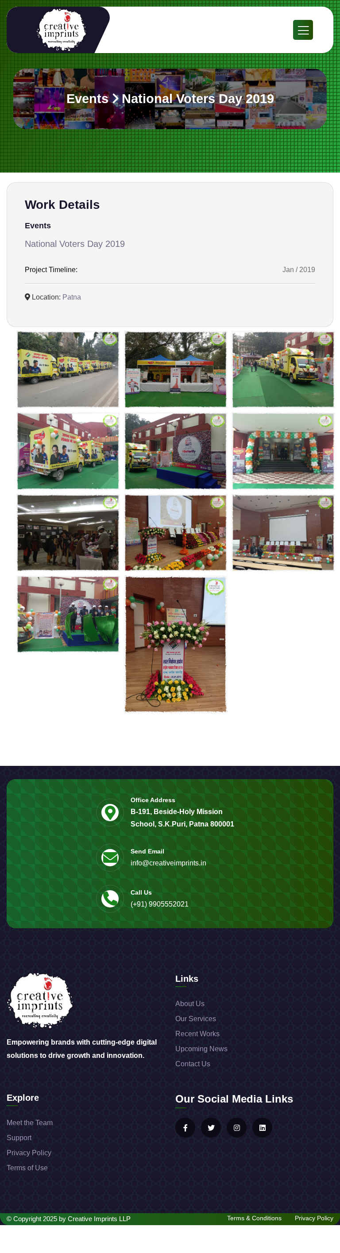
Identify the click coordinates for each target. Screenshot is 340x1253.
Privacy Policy (29, 1153)
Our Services (195, 1018)
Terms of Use (27, 1168)
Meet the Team (30, 1122)
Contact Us (192, 1064)
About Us (190, 1003)
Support (19, 1138)
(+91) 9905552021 (160, 904)
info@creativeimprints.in (168, 863)
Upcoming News (201, 1049)
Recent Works (197, 1034)
